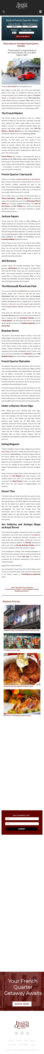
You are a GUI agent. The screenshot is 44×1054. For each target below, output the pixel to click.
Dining (33, 1041)
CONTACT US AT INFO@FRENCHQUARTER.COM (22, 1050)
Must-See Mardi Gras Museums (22, 587)
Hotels (11, 1041)
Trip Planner (23, 1044)
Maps (26, 1041)
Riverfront (24, 291)
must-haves (6, 451)
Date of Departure (29, 24)
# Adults (14, 30)
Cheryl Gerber (12, 86)
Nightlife (12, 1044)
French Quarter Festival (14, 306)
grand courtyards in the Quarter (28, 179)
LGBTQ (33, 1044)
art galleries (36, 535)
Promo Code (26, 30)
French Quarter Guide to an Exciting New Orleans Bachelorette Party (22, 590)
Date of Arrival (14, 24)
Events (19, 1041)
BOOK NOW (22, 1003)
